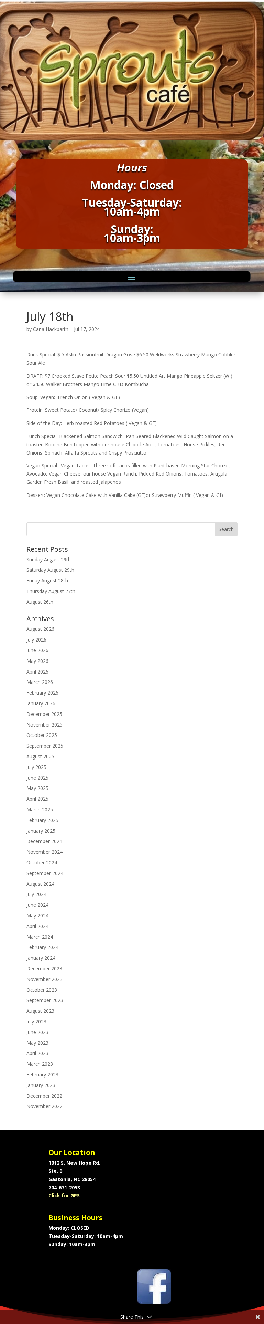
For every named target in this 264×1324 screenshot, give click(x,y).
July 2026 (36, 639)
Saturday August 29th (50, 569)
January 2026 (40, 703)
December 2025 (44, 714)
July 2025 (36, 767)
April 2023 (37, 1053)
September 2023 (44, 1000)
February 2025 (42, 820)
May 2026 (37, 661)
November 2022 (44, 1106)
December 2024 (44, 841)
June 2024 (37, 904)
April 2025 (37, 798)
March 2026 (39, 682)
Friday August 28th (47, 580)
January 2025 (40, 830)
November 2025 (44, 724)
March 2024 (39, 937)
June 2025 (37, 777)
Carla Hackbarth (50, 329)
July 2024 (36, 894)
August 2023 (40, 1011)
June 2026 (37, 650)
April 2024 (37, 926)
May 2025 (37, 788)
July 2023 (36, 1021)
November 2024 (44, 851)
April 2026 (37, 671)
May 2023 (37, 1043)
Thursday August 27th (50, 591)
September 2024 (44, 873)
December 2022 (44, 1096)
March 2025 (39, 809)
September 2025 (44, 745)
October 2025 (41, 735)
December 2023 (44, 968)
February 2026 (42, 692)
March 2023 (39, 1064)
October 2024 (41, 862)
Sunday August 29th (48, 559)
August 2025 (40, 756)
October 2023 (41, 990)
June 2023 (37, 1032)
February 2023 (42, 1074)
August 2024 (40, 883)
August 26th (39, 601)
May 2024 (37, 915)
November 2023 (44, 979)
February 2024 (42, 947)
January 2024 (40, 958)
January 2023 (40, 1085)
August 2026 (40, 629)
